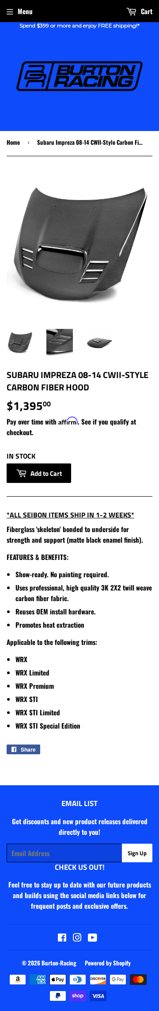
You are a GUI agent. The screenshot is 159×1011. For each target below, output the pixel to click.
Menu (25, 11)
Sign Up (137, 853)
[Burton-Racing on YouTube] (92, 938)
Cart (145, 11)
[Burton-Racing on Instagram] (77, 938)
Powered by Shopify (108, 962)
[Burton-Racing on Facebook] (62, 938)
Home (13, 142)
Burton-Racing (59, 962)
